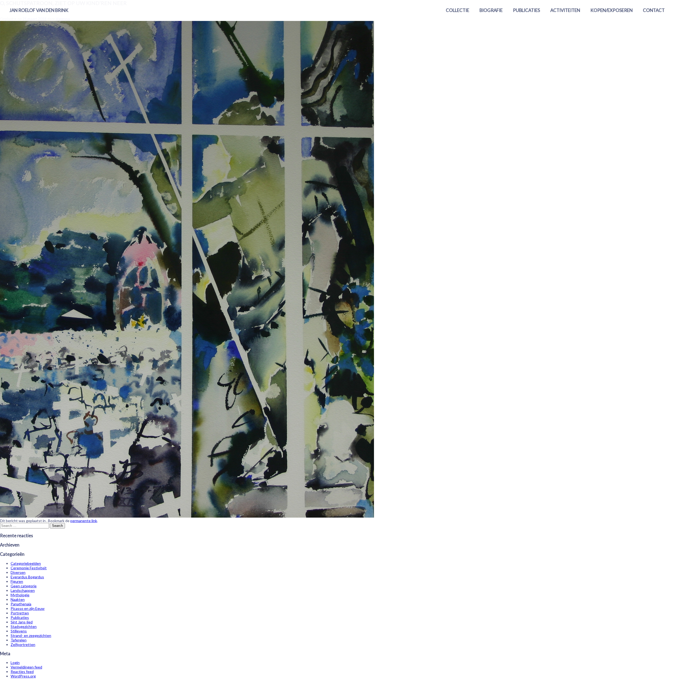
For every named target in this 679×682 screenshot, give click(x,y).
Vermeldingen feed (26, 667)
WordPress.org (23, 676)
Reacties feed (22, 671)
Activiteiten (565, 10)
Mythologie (20, 595)
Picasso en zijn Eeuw (28, 608)
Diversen (18, 572)
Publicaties (526, 10)
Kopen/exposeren (611, 10)
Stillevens (19, 631)
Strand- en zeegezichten (31, 635)
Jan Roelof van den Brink (39, 10)
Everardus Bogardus (27, 577)
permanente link (83, 520)
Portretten (20, 613)
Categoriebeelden (26, 563)
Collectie (457, 10)
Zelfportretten (23, 644)
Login (15, 662)
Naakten (18, 599)
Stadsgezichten (24, 626)
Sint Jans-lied (22, 622)
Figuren (17, 581)
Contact (654, 10)
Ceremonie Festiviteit (29, 568)
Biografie (491, 10)
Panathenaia (21, 604)
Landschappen (23, 590)
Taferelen (19, 640)
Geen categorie (24, 586)
